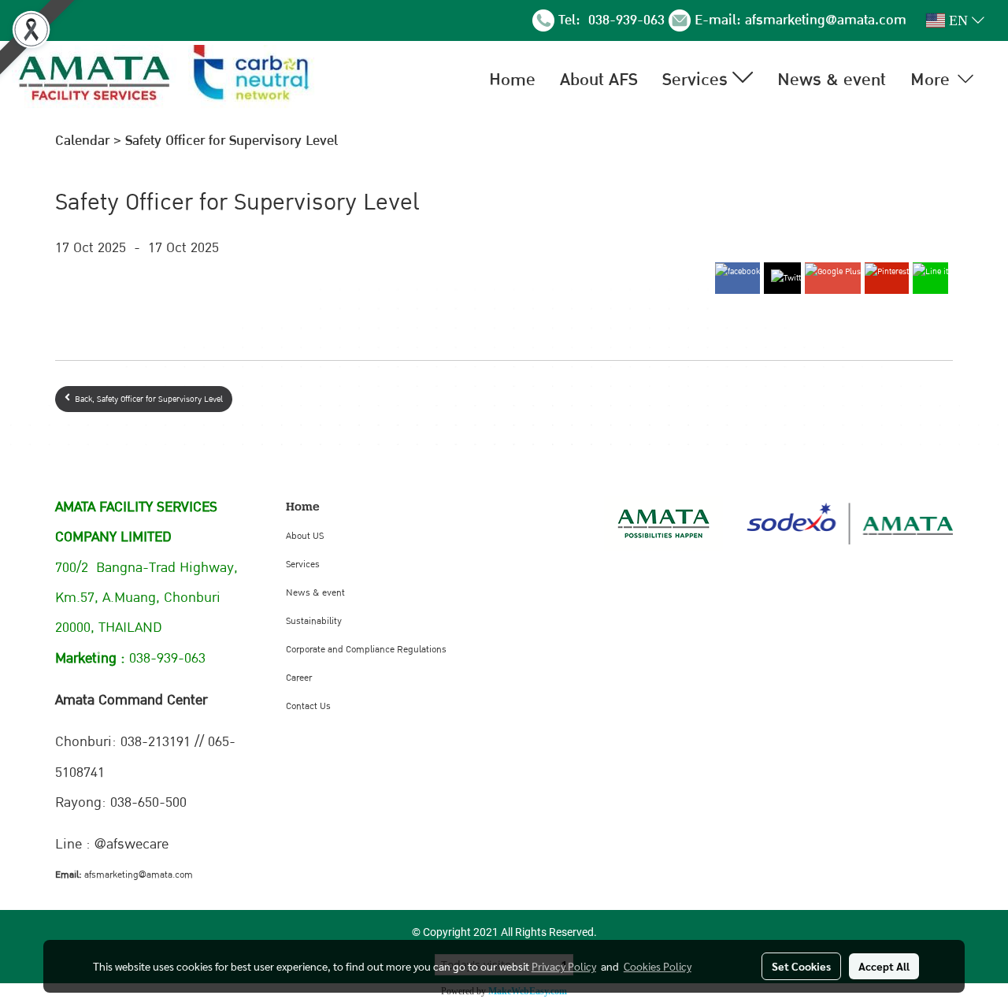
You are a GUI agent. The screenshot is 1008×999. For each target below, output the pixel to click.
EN (958, 20)
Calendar (82, 140)
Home (512, 79)
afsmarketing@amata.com (825, 20)
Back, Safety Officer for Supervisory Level (146, 399)
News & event (831, 79)
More (932, 79)
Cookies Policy (657, 966)
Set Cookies (801, 966)
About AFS (599, 79)
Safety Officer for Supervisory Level (231, 140)
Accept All (884, 966)
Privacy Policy (564, 966)
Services (697, 79)
